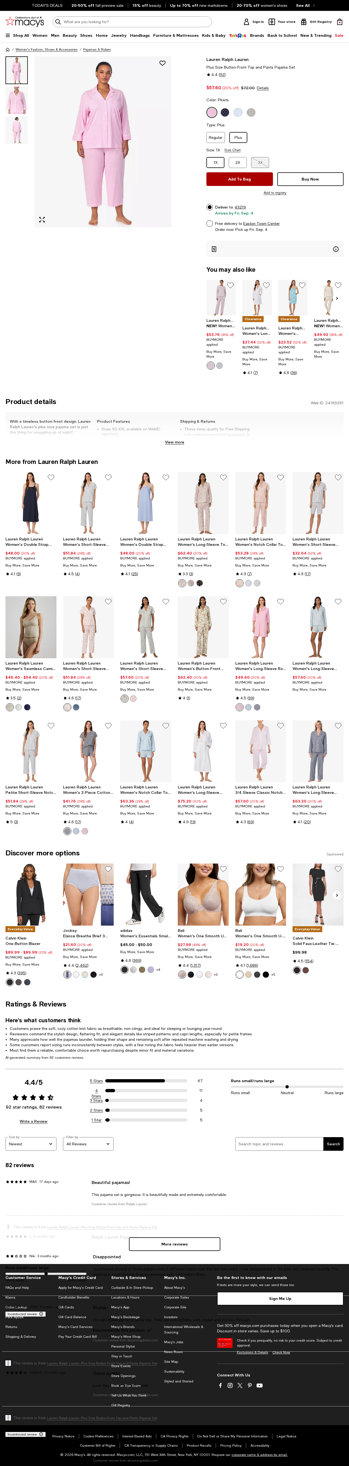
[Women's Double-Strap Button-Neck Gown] (293, 298)
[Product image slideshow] (102, 141)
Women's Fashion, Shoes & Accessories (46, 49)
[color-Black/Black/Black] (93, 974)
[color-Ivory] (18, 707)
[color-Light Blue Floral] (257, 583)
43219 (240, 207)
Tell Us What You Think (128, 1395)
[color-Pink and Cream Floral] (67, 707)
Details (263, 88)
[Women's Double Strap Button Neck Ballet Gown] (30, 503)
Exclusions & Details (252, 1352)
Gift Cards (66, 1307)
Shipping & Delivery (20, 1337)
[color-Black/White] (124, 969)
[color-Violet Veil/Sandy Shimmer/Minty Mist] (85, 974)
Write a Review (33, 1121)
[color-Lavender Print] (210, 365)
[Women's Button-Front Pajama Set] (203, 627)
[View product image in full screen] (42, 219)
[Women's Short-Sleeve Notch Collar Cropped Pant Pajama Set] (88, 503)
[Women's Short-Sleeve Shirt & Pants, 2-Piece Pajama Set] (145, 627)
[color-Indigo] (27, 982)
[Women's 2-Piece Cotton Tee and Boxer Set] (88, 751)
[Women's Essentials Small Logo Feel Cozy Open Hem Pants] (145, 895)
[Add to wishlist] (162, 63)
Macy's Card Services (75, 1327)
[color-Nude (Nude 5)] (248, 974)
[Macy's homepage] (7, 49)
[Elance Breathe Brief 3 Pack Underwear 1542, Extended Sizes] (88, 895)
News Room (173, 1352)
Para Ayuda (14, 1317)
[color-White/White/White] (76, 974)
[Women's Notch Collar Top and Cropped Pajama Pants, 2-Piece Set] (260, 503)
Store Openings (123, 1376)
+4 (158, 970)
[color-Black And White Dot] (257, 974)
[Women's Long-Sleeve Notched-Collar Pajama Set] (318, 751)
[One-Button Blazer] (30, 895)
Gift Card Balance (72, 1317)
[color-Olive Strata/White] (142, 969)
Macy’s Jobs (173, 1342)
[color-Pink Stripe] (133, 698)
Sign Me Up (280, 1298)
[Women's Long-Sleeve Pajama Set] (318, 627)
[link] (221, 344)
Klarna (10, 1297)
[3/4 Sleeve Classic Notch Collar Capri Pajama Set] (260, 751)
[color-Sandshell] (208, 974)
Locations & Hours (125, 1297)
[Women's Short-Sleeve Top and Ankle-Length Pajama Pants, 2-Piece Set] (88, 627)
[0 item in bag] (340, 21)
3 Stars (96, 1100)
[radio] (210, 365)
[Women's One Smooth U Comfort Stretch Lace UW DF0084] (203, 895)
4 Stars (96, 1090)
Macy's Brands (122, 1327)
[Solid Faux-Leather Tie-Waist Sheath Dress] (318, 895)
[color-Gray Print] (219, 365)
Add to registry (275, 193)
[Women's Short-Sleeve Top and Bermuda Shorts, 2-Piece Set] (318, 503)
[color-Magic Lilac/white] (151, 969)
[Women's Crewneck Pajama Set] (221, 298)
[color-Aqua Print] (124, 698)
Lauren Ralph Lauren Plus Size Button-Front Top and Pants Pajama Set (102, 1363)
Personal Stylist (123, 1346)
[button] (88, 141)
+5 (273, 975)
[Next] (337, 298)
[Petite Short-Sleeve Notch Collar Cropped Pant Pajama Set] (30, 751)
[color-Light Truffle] (10, 707)
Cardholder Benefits (73, 1297)
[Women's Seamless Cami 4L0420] (30, 627)
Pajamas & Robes (97, 49)
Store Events (121, 1366)
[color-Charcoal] (18, 982)
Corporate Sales (176, 1297)
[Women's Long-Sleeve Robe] (203, 751)
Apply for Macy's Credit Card (80, 1288)
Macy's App (120, 1307)
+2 (216, 975)
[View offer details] (275, 249)
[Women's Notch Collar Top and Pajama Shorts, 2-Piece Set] (145, 751)
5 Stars (96, 1081)
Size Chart (232, 150)
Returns (11, 1327)
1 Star (96, 1120)
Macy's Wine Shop (125, 1337)
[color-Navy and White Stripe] (76, 707)
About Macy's (174, 1288)
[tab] (16, 70)
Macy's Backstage (125, 1317)
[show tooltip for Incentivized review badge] (40, 1314)
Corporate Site (175, 1307)
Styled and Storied (178, 1381)
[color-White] (199, 974)
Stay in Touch (121, 1356)
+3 (101, 975)
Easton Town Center (261, 223)
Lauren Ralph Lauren (227, 59)
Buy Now (310, 179)
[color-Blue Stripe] (248, 707)
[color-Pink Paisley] (239, 583)
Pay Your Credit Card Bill (77, 1337)
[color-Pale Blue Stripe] (248, 583)
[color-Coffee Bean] (305, 970)
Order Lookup (16, 1307)
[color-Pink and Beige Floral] (182, 583)
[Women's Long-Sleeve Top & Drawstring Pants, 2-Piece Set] (203, 503)
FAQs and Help (17, 1288)
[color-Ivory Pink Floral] (191, 583)
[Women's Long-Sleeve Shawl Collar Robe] (257, 298)
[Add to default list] (230, 285)
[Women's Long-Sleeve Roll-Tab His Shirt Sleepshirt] (260, 627)
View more (174, 442)
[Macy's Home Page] (24, 21)
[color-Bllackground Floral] (199, 583)
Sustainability (174, 1371)
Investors (170, 1317)
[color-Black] (10, 982)
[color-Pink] (85, 831)
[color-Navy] (27, 707)
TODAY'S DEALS (47, 5)
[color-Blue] (76, 831)
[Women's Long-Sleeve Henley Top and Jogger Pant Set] (329, 298)
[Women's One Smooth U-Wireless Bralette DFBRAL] (260, 895)
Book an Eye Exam (126, 1386)
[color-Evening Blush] (182, 974)
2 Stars (96, 1110)
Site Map (171, 1362)
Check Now (281, 1352)
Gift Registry (120, 1405)
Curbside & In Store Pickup (132, 1288)
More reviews (174, 1244)
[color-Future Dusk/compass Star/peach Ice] (67, 974)
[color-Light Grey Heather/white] (133, 969)
